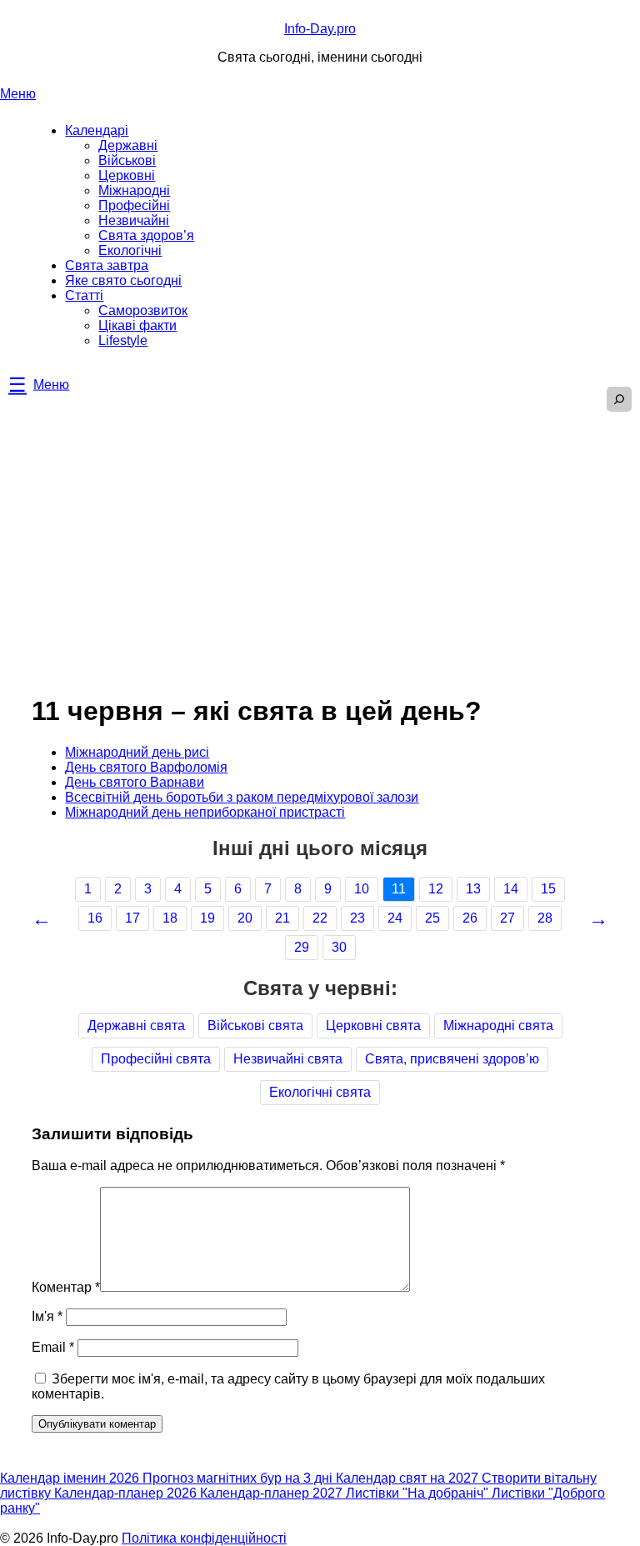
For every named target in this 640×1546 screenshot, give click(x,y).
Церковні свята (373, 1025)
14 (510, 889)
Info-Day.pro (320, 29)
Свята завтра (106, 265)
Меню (18, 94)
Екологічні (130, 250)
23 (357, 918)
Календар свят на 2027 (409, 1478)
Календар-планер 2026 (127, 1493)
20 (245, 918)
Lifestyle (123, 340)
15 (548, 889)
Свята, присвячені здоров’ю (452, 1059)
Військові (127, 160)
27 (507, 918)
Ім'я (47, 1316)
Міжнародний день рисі (137, 752)
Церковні (126, 175)
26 (470, 918)
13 (473, 889)
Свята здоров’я (146, 235)
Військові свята (255, 1025)
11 (399, 889)
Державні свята (136, 1025)
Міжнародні (134, 190)
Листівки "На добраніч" (419, 1493)
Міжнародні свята (498, 1025)
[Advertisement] (320, 528)
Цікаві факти (137, 325)
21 (282, 918)
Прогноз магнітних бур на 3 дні (239, 1478)
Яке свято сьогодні (123, 280)
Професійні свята (156, 1059)
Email (53, 1347)
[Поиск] (619, 399)
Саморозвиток (143, 310)
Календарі (96, 130)
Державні (128, 145)
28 (545, 918)
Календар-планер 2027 (273, 1493)
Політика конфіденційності (204, 1538)
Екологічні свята (320, 1092)
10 (361, 889)
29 (301, 947)
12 (435, 889)
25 (432, 918)
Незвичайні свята (287, 1059)
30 (339, 947)
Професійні (134, 205)
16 (95, 918)
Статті (84, 295)
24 (395, 918)
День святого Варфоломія (146, 767)
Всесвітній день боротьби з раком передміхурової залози (241, 797)
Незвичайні (133, 220)
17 (132, 918)
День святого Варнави (134, 782)
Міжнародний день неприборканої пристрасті (205, 812)
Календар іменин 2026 (71, 1478)
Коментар (66, 1287)
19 (207, 918)
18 (170, 918)
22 (320, 918)
